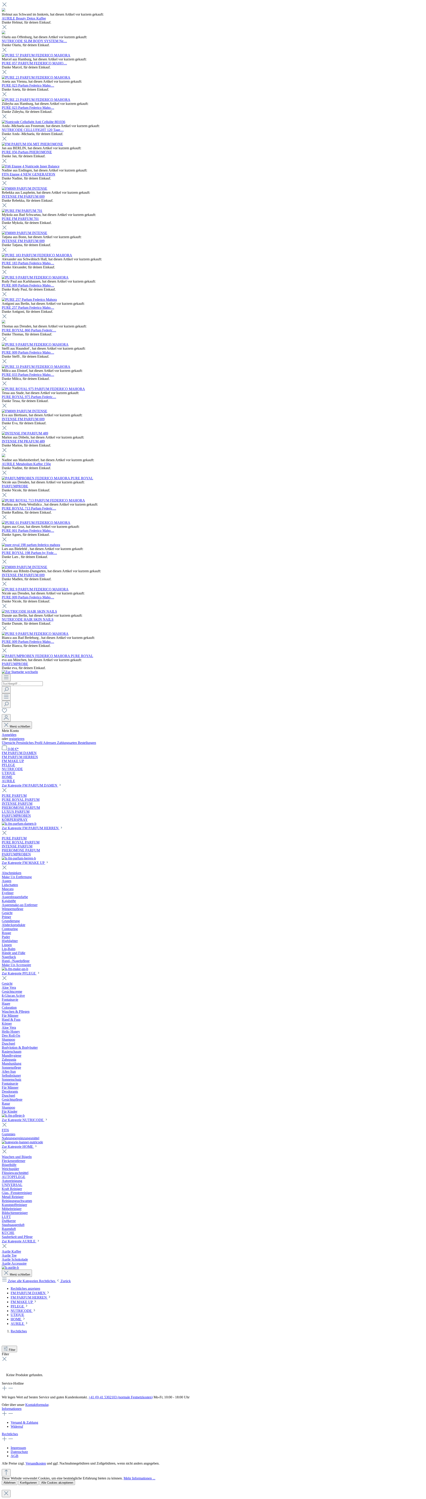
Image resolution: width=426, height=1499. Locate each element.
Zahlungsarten (67, 743)
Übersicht (9, 743)
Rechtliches (10, 1434)
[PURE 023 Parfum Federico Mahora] (36, 77)
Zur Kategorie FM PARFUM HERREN (30, 828)
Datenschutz (19, 1452)
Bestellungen (87, 743)
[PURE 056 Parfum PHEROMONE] (32, 144)
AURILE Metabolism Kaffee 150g (26, 464)
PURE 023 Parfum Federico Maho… (28, 85)
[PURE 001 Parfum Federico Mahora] (36, 522)
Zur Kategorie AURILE (19, 1241)
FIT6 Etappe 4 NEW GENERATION (28, 174)
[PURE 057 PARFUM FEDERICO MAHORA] (36, 55)
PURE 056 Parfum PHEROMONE (27, 152)
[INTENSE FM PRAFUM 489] (25, 433)
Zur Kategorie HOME (18, 1146)
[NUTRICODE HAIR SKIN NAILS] (29, 611)
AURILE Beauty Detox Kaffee (24, 18)
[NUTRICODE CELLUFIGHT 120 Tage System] (33, 122)
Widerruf (17, 1426)
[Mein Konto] (6, 718)
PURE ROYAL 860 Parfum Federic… (29, 330)
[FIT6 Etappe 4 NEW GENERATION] (30, 166)
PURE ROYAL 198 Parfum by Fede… (29, 553)
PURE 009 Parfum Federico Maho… (28, 285)
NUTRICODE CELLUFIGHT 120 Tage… (33, 130)
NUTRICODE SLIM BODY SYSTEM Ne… (34, 41)
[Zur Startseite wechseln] (20, 672)
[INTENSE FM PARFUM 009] (24, 188)
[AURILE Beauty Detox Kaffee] (3, 10)
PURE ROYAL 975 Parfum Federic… (29, 397)
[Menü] (6, 677)
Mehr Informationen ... (139, 1478)
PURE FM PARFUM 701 (20, 219)
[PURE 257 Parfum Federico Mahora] (29, 299)
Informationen (12, 1409)
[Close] (6, 1493)
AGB (14, 1456)
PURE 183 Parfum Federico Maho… (28, 263)
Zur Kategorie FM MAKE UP (23, 863)
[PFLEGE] (13, 1115)
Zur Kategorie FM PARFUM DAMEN (30, 785)
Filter (12, 1349)
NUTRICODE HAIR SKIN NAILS (27, 619)
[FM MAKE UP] (15, 969)
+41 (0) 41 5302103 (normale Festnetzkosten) (121, 1397)
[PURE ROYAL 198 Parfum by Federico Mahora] (31, 545)
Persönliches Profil (29, 743)
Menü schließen (20, 726)
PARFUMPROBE (15, 486)
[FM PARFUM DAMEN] (19, 823)
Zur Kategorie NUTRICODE (23, 1120)
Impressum (18, 1448)
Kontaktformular (36, 1405)
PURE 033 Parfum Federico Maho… (28, 375)
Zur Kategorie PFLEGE (19, 973)
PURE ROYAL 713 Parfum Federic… (29, 508)
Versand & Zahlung (24, 1422)
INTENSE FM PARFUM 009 (23, 196)
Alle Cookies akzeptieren (57, 1482)
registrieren (16, 739)
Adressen (50, 743)
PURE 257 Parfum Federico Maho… (28, 307)
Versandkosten (36, 1463)
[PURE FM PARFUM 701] (22, 211)
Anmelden (9, 735)
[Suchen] (6, 689)
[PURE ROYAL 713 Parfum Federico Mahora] (43, 500)
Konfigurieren (28, 1482)
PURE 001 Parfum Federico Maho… (28, 530)
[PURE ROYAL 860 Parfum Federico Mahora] (3, 322)
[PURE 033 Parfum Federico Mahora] (36, 367)
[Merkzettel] (4, 712)
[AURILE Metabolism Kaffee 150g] (3, 456)
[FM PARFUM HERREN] (19, 858)
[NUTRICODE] (22, 1142)
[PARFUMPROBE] (47, 478)
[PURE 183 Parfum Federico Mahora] (37, 255)
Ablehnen (10, 1482)
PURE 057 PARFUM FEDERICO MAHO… (34, 63)
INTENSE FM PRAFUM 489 (23, 441)
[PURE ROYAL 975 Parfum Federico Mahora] (43, 389)
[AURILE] (10, 1267)
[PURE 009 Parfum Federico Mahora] (35, 277)
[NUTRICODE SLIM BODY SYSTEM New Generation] (3, 33)
